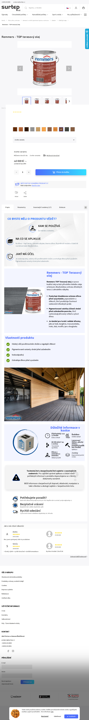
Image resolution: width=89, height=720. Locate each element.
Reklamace (5, 594)
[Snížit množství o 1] (16, 172)
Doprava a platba (7, 590)
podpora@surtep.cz (8, 640)
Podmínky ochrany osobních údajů (13, 581)
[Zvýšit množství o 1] (28, 172)
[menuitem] (6, 15)
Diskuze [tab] (62, 207)
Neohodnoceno (27, 112)
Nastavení (44, 716)
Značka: (18, 108)
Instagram (13, 651)
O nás (3, 611)
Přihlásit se (27, 682)
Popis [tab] (7, 207)
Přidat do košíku (62, 172)
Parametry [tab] (22, 207)
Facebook (8, 651)
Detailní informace (19, 118)
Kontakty (5, 615)
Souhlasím (72, 716)
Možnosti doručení (53, 156)
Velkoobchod (6, 619)
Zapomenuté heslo (7, 684)
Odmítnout (57, 716)
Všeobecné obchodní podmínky (12, 577)
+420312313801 (7, 646)
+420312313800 (7, 643)
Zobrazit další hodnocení (78, 557)
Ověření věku (6, 598)
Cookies (4, 585)
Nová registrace (6, 681)
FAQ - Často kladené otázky (11, 623)
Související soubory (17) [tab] (42, 207)
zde (52, 712)
